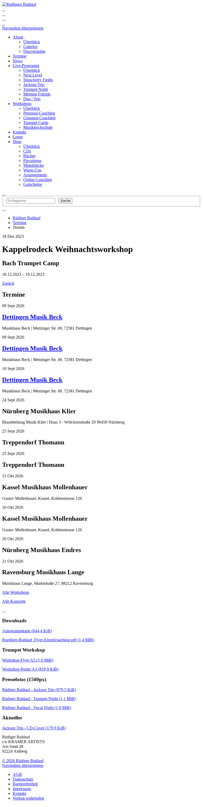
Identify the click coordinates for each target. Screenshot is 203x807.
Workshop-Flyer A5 (27, 660)
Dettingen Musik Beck (32, 317)
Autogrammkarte (27, 631)
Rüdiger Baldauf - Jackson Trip (39, 689)
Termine (19, 222)
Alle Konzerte (14, 601)
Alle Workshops (15, 592)
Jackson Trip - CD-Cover (34, 728)
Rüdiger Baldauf (26, 218)
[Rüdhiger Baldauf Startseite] (19, 4)
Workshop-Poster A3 (30, 669)
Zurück (8, 283)
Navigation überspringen (22, 28)
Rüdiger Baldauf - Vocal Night (36, 707)
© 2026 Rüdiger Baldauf (23, 760)
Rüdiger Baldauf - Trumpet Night (39, 698)
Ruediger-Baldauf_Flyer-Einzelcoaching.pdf (48, 640)
